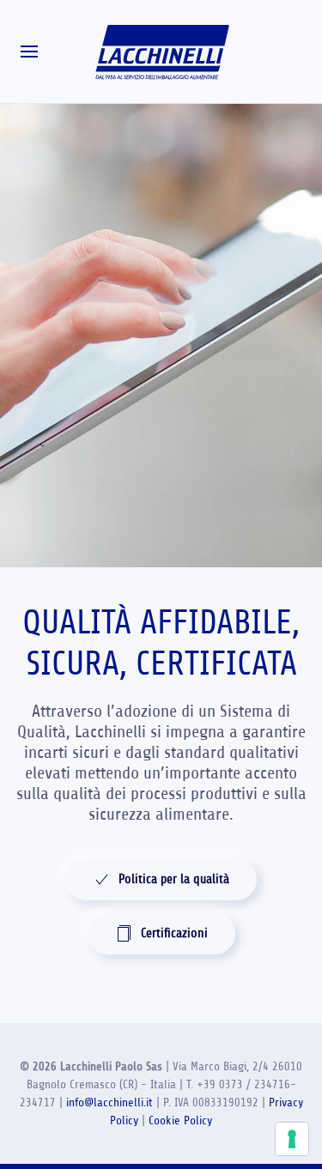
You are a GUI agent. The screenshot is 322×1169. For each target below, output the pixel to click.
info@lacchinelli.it (109, 1102)
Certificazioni (174, 933)
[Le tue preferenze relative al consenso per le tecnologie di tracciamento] (292, 1139)
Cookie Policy (180, 1120)
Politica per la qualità (173, 879)
